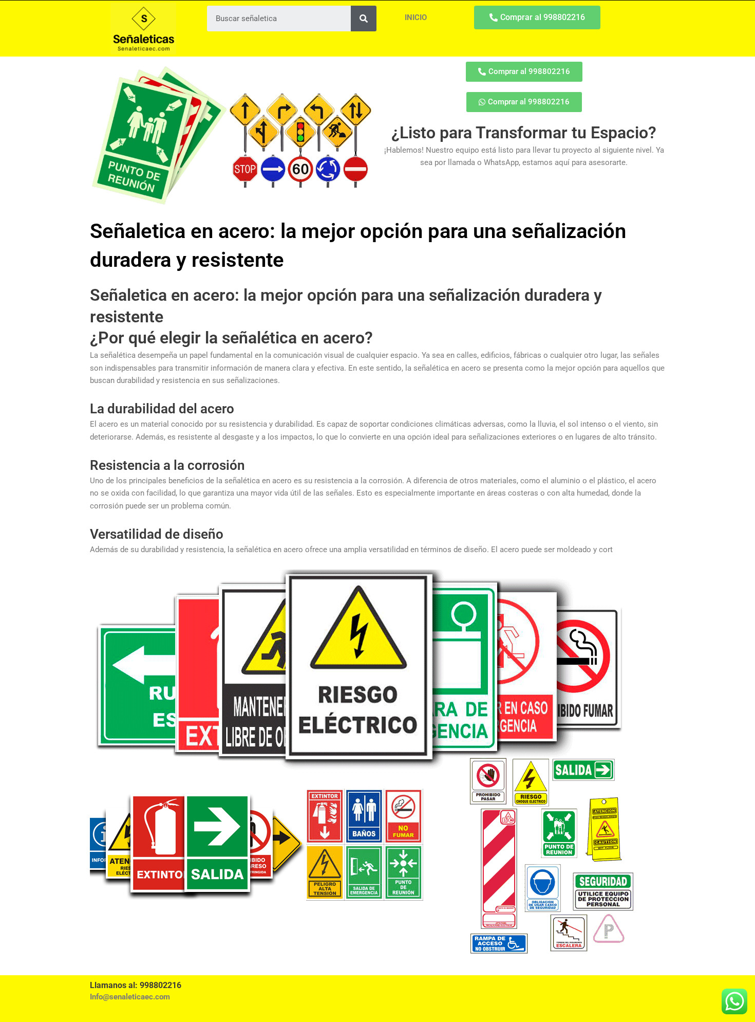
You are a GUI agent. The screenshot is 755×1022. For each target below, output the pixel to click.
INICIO (416, 17)
